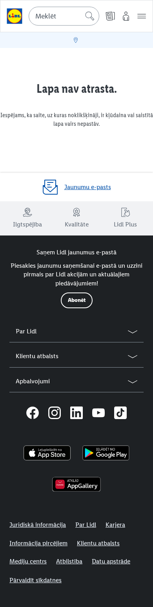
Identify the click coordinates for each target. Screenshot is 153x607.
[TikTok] (120, 414)
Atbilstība (69, 561)
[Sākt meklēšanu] (89, 16)
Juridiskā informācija (37, 524)
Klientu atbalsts (98, 543)
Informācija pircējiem (38, 543)
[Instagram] (54, 414)
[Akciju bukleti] (110, 16)
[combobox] (64, 16)
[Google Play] (106, 452)
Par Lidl (85, 524)
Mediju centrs (28, 561)
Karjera (115, 524)
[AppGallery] (76, 484)
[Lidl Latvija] (14, 16)
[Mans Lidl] (126, 16)
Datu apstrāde (111, 561)
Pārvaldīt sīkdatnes (35, 580)
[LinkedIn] (76, 414)
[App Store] (47, 452)
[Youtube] (98, 414)
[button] (141, 16)
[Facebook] (32, 414)
